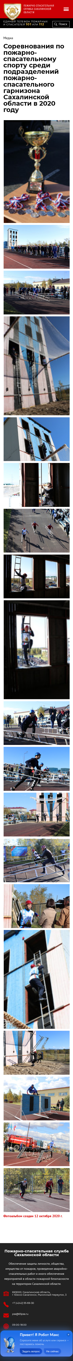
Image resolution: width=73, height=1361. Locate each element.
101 (28, 24)
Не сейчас (52, 1351)
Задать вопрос (31, 1351)
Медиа (8, 38)
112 (41, 24)
